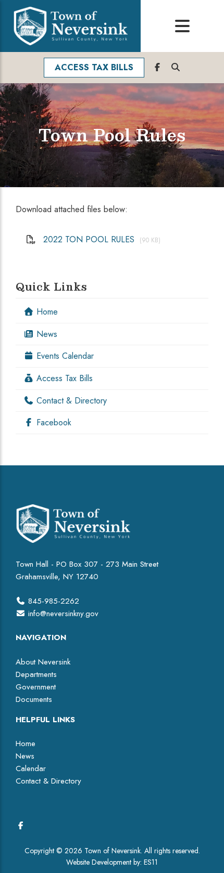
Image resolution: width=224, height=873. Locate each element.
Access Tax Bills (63, 378)
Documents (34, 699)
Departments (36, 674)
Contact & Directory (70, 401)
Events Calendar (64, 356)
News (45, 334)
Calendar (31, 768)
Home (46, 312)
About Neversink (43, 662)
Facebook (52, 422)
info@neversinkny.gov (63, 613)
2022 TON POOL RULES (88, 239)
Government (36, 687)
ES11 (151, 862)
